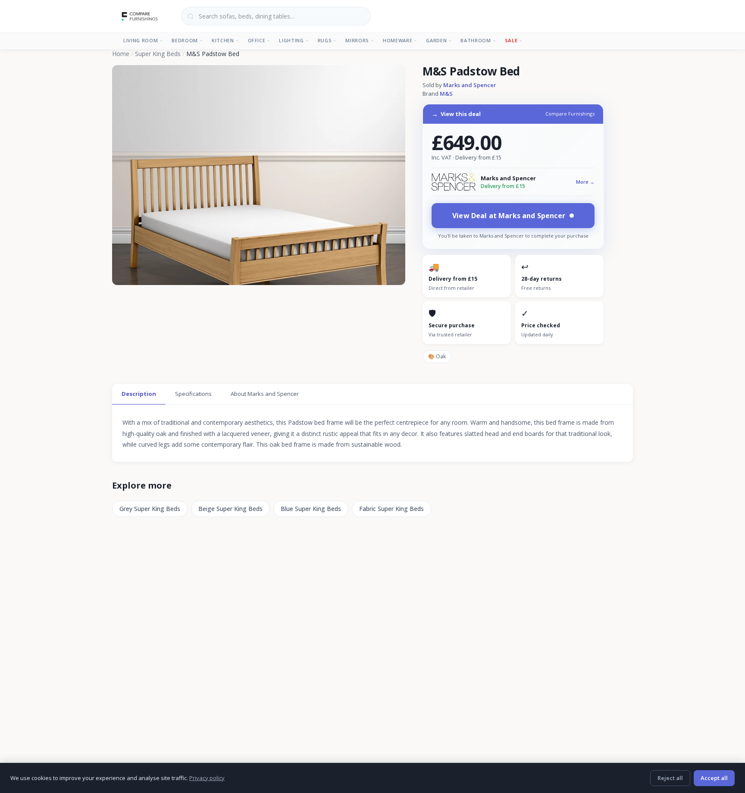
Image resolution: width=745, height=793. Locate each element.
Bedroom (185, 40)
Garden (436, 40)
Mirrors (357, 40)
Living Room (140, 40)
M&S (446, 93)
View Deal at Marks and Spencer (508, 215)
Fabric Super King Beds (391, 509)
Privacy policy (207, 778)
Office (257, 40)
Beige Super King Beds (230, 509)
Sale (511, 40)
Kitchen (223, 40)
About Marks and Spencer (265, 394)
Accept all (714, 778)
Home (120, 54)
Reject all (670, 778)
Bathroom (475, 40)
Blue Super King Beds (311, 509)
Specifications (193, 394)
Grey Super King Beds (149, 509)
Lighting (291, 40)
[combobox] (276, 16)
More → (585, 182)
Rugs (325, 40)
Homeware (397, 40)
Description (139, 394)
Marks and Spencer (469, 85)
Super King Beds (158, 54)
